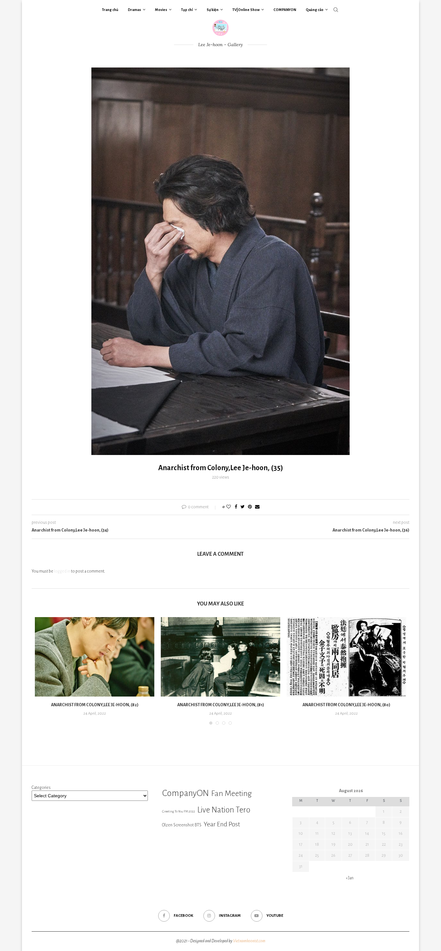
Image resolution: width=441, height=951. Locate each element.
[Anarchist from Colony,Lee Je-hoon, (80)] (346, 657)
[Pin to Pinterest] (250, 507)
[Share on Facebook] (236, 507)
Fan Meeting (231, 793)
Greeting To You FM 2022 (178, 811)
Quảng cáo (314, 10)
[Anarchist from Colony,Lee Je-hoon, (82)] (94, 657)
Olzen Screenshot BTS (181, 824)
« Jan (350, 878)
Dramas (134, 10)
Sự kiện (213, 10)
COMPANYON (284, 10)
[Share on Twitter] (243, 507)
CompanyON (185, 793)
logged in (62, 571)
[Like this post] (228, 507)
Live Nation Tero (223, 810)
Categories (41, 787)
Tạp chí (187, 10)
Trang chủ (110, 10)
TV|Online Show (246, 10)
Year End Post (222, 824)
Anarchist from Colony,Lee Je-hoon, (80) (346, 705)
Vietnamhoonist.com (249, 941)
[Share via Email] (257, 507)
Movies (161, 10)
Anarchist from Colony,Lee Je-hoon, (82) (94, 705)
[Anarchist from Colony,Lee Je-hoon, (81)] (220, 657)
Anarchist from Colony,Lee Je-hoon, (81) (220, 705)
